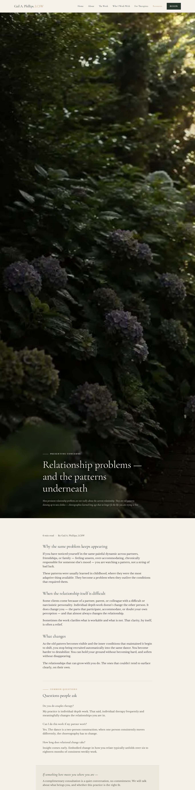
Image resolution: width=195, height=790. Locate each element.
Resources (157, 6)
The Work (103, 6)
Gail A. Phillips (29, 6)
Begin (174, 6)
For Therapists (141, 6)
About (91, 6)
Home (81, 6)
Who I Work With (121, 6)
